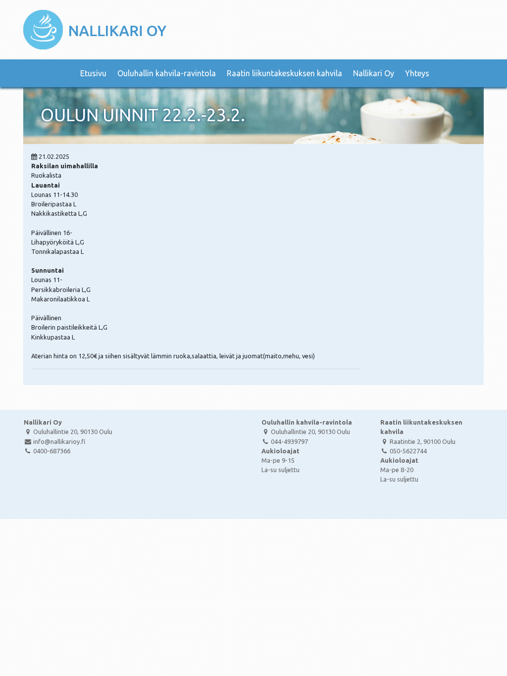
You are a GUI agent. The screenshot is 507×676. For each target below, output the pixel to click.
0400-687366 (51, 450)
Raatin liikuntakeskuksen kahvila (284, 73)
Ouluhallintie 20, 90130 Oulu (72, 431)
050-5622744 (408, 450)
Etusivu (93, 73)
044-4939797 (289, 441)
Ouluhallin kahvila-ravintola (166, 73)
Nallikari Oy (373, 73)
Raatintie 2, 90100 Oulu (423, 441)
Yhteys (417, 73)
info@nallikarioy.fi (59, 441)
